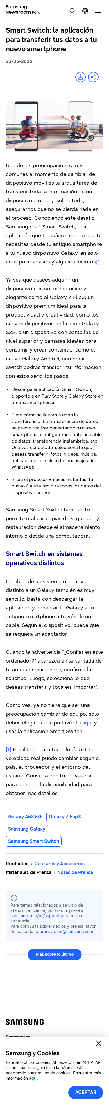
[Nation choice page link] (85, 11)
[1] (8, 749)
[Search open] (72, 11)
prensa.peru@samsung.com (66, 931)
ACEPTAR (86, 1092)
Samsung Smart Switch (33, 841)
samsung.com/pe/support (35, 915)
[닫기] (98, 1043)
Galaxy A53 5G (25, 816)
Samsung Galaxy (26, 829)
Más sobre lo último (55, 954)
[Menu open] (98, 11)
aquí (87, 722)
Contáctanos (18, 1036)
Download (80, 77)
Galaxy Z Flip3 (65, 816)
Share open (93, 77)
